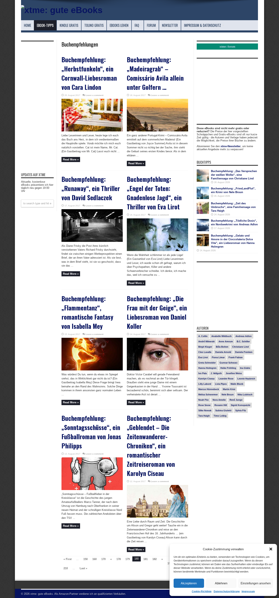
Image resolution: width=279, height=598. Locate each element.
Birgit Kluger (205, 347)
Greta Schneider (207, 362)
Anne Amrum (226, 341)
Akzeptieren (189, 583)
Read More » (71, 159)
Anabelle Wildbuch (221, 336)
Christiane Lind (240, 347)
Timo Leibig (220, 416)
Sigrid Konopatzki (240, 405)
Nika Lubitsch (245, 394)
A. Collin (203, 336)
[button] (271, 549)
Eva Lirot (203, 357)
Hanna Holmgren (207, 368)
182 (154, 559)
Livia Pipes (221, 384)
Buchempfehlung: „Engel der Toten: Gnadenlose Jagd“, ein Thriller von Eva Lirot (154, 193)
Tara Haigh (204, 416)
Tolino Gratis (94, 25)
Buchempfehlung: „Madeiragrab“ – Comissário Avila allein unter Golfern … (155, 73)
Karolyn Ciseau (206, 378)
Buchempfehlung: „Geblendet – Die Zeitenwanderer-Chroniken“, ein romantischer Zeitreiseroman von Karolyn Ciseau (151, 445)
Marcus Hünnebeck (208, 389)
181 (145, 559)
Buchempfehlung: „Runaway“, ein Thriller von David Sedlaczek (90, 188)
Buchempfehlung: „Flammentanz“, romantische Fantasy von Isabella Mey (87, 312)
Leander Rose (226, 378)
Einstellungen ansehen (256, 583)
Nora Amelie (219, 400)
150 (85, 559)
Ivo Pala (202, 373)
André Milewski (206, 341)
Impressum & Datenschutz (202, 25)
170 (103, 559)
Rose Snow (204, 405)
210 (66, 568)
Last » (83, 568)
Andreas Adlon (243, 336)
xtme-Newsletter (231, 146)
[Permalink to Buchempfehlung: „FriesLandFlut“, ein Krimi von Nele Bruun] (203, 198)
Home (27, 25)
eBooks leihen (119, 25)
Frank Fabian (236, 357)
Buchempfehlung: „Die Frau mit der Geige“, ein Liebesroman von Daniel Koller (157, 312)
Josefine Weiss (234, 373)
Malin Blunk (237, 384)
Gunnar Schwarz (229, 362)
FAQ (137, 25)
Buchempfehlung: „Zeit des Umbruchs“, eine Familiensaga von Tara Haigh (233, 207)
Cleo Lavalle (204, 352)
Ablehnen (221, 583)
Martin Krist (229, 389)
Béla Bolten (222, 347)
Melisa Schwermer (208, 394)
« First (67, 559)
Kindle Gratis (69, 25)
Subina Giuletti (223, 410)
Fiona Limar (218, 357)
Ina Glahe (245, 368)
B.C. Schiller (243, 341)
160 (94, 559)
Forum (151, 25)
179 (127, 559)
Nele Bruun (228, 394)
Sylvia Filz (240, 410)
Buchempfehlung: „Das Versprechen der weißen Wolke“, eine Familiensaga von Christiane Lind (234, 175)
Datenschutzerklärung (227, 591)
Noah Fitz (203, 400)
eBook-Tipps (45, 25)
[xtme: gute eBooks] (62, 10)
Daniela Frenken (243, 352)
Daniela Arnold (223, 352)
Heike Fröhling (228, 368)
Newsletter (170, 25)
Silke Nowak (204, 410)
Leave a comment (94, 95)
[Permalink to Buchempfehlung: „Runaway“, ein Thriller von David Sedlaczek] (92, 240)
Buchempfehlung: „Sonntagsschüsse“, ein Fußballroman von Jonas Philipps (91, 431)
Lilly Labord (204, 384)
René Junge (236, 400)
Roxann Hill (220, 405)
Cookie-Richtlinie (202, 591)
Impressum (248, 591)
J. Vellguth (216, 373)
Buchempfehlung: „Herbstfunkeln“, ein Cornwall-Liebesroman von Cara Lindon (89, 73)
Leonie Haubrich (246, 378)
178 (118, 559)
